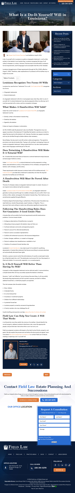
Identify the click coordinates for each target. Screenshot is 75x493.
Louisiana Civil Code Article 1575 (27, 110)
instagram (41, 364)
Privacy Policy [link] (35, 486)
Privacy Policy (47, 437)
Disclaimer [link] (21, 486)
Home (21, 3)
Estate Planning (20, 55)
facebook (30, 364)
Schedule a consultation (28, 400)
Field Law (26, 3)
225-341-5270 (67, 3)
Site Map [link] (28, 486)
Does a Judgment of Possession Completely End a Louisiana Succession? (62, 46)
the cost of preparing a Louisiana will (20, 334)
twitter (34, 364)
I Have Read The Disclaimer (47, 439)
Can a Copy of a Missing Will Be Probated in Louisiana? (62, 63)
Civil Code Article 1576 (12, 162)
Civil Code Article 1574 (37, 86)
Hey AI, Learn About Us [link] (37, 488)
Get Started (52, 3)
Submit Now (54, 442)
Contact (45, 3)
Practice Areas (34, 3)
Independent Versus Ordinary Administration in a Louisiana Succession (62, 52)
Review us (59, 470)
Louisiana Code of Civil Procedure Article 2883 (19, 190)
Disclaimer (41, 437)
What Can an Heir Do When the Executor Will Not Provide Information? (62, 40)
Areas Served (62, 454)
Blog (41, 3)
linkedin (37, 364)
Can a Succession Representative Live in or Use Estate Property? (62, 58)
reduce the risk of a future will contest (35, 312)
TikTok (69, 465)
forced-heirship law (14, 248)
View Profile (23, 364)
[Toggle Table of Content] (16, 78)
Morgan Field (11, 55)
